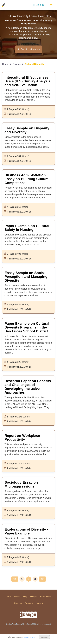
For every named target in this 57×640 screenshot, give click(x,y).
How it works (45, 596)
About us (18, 603)
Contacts (29, 603)
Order (8, 596)
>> (42, 578)
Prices (17, 596)
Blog (25, 596)
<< (14, 578)
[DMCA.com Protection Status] (28, 614)
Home (5, 64)
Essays (17, 64)
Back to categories (30, 49)
